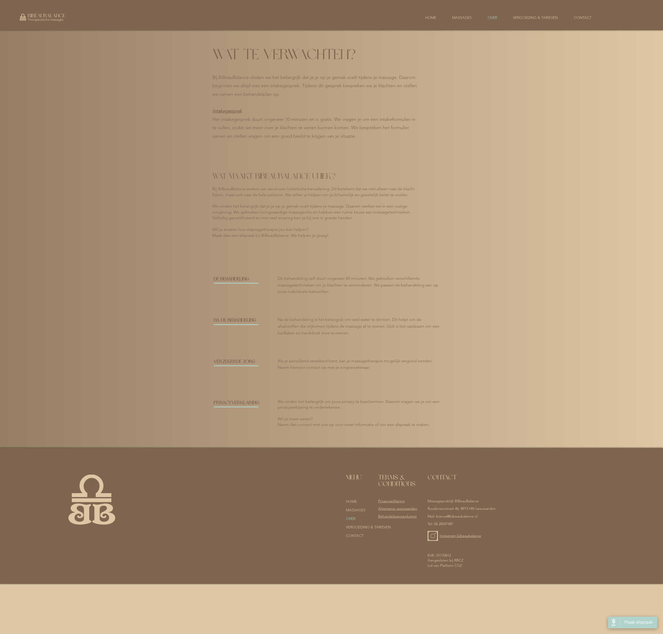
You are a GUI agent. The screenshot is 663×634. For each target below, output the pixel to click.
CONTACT (355, 535)
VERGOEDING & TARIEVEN (360, 527)
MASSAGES (355, 510)
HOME (351, 501)
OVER (350, 518)
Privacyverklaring (391, 501)
